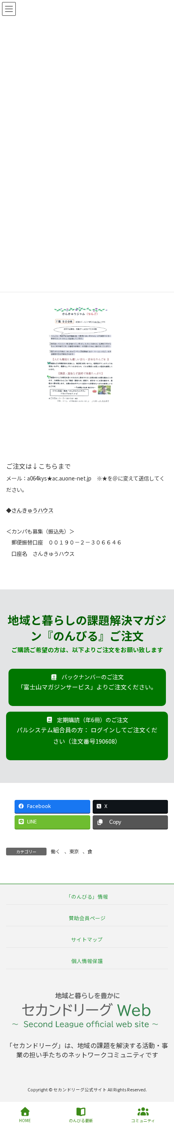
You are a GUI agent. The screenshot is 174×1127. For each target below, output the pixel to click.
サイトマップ (87, 939)
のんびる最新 (81, 1120)
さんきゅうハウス (32, 510)
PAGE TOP (161, 1090)
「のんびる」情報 (87, 896)
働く (55, 851)
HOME (25, 1120)
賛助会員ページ (87, 918)
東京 (74, 851)
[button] (87, 687)
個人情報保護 (87, 961)
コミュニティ (143, 1120)
